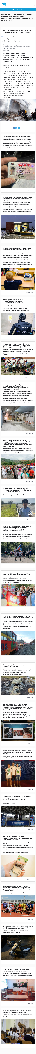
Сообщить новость (18, 9)
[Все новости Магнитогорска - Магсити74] (3, 4)
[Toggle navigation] (32, 4)
